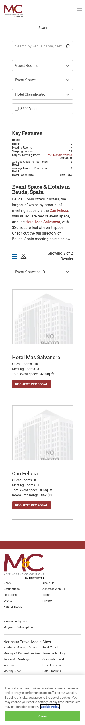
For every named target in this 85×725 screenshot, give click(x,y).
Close (42, 716)
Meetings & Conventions (17, 11)
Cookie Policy (50, 706)
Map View (23, 256)
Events (8, 600)
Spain (42, 28)
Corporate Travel (53, 659)
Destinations (12, 589)
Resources (10, 595)
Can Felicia (59, 210)
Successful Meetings (17, 659)
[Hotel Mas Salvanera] (42, 338)
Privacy (47, 600)
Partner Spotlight (14, 606)
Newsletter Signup (15, 621)
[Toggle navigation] (79, 8)
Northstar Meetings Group (20, 647)
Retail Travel (50, 647)
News (7, 583)
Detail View (14, 256)
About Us (48, 583)
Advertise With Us (53, 589)
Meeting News (12, 671)
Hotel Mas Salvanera (59, 155)
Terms (46, 595)
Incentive (9, 665)
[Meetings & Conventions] (27, 566)
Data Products (51, 671)
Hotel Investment (53, 665)
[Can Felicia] (42, 454)
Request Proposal (31, 384)
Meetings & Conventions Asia (22, 653)
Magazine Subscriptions (19, 627)
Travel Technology (54, 653)
